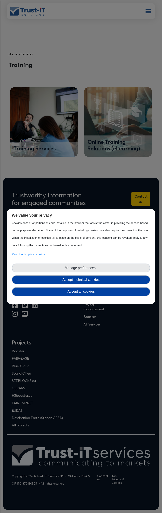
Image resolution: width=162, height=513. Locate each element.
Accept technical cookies (81, 279)
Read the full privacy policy (29, 254)
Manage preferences (81, 268)
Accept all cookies (81, 291)
